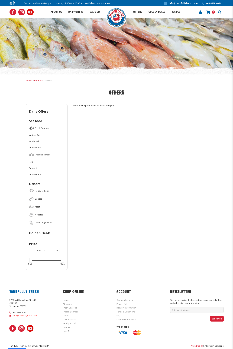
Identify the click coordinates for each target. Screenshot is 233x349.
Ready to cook (70, 323)
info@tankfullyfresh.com (25, 315)
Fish (31, 161)
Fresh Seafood (70, 307)
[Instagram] (21, 12)
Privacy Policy (122, 303)
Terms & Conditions (125, 311)
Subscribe (217, 318)
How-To (66, 331)
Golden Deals (40, 233)
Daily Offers (38, 111)
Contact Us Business (126, 319)
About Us (67, 303)
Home (29, 80)
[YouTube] (30, 12)
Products (38, 80)
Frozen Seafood (70, 311)
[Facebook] (13, 12)
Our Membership (124, 300)
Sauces (66, 327)
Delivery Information (126, 307)
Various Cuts (35, 135)
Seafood (35, 121)
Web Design (197, 345)
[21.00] (62, 260)
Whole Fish (34, 141)
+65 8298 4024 (19, 312)
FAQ (118, 315)
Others (48, 80)
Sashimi (33, 168)
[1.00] (30, 260)
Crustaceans (35, 147)
